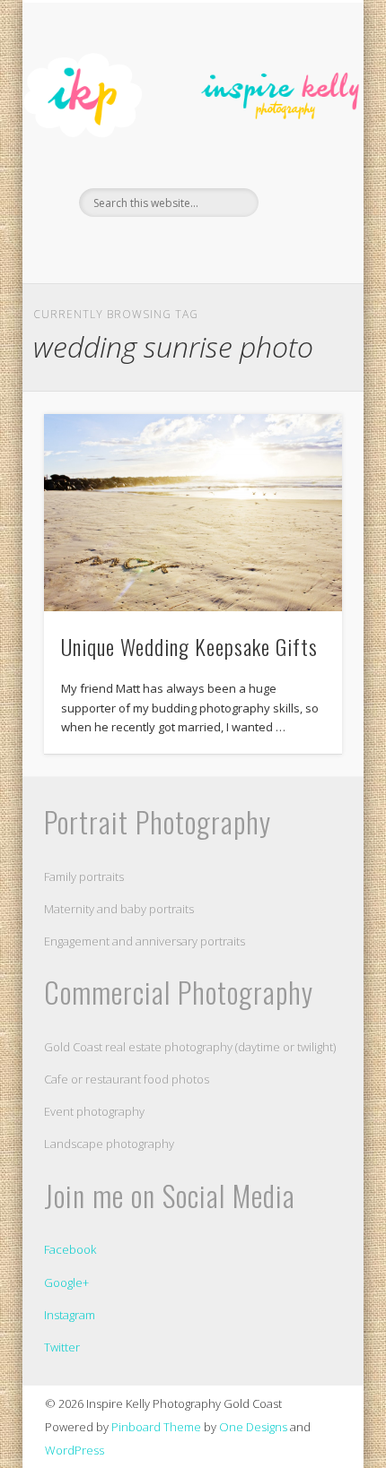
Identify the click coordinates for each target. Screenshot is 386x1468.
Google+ (66, 1282)
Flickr (209, 247)
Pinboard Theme (156, 1427)
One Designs (253, 1427)
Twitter (62, 1347)
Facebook (172, 247)
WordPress (74, 1450)
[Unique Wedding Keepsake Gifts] (193, 513)
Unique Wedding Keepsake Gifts (189, 646)
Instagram (69, 1315)
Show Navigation (298, 160)
